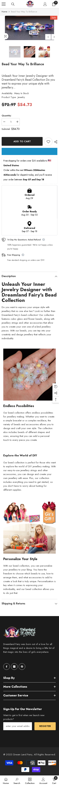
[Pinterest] (22, 666)
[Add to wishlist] (48, 142)
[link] (16, 780)
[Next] (54, 37)
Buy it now (29, 151)
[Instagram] (14, 666)
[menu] (4, 4)
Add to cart (22, 141)
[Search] (13, 4)
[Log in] (45, 4)
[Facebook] (6, 666)
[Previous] (48, 37)
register (45, 726)
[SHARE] (54, 142)
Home (4, 11)
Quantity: (6, 115)
